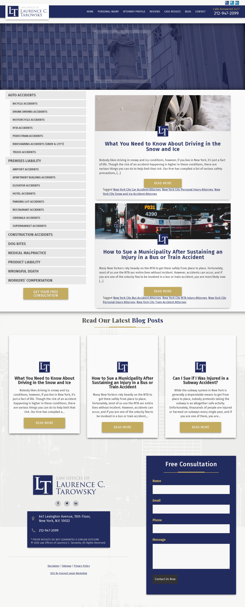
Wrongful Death (23, 271)
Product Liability (24, 262)
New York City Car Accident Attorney (137, 189)
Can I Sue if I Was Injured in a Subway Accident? (200, 380)
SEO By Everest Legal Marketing (68, 573)
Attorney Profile (134, 11)
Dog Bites (17, 244)
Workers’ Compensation (30, 280)
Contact (200, 11)
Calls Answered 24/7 (226, 11)
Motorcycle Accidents (29, 119)
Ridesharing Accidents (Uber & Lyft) (38, 144)
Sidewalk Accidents (26, 217)
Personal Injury (108, 11)
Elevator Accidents (26, 185)
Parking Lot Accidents (28, 201)
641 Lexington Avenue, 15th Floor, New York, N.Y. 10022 (64, 518)
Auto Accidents (22, 95)
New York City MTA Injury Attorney (184, 298)
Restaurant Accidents (28, 209)
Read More (163, 183)
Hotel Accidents (24, 193)
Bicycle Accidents (25, 103)
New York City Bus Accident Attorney (137, 298)
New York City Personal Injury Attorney (187, 189)
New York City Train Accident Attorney (161, 302)
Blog (188, 11)
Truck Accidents (24, 152)
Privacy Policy (82, 565)
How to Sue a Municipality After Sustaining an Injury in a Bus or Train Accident (163, 254)
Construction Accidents (30, 234)
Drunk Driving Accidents (30, 111)
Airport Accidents (26, 169)
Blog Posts (147, 320)
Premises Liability (24, 161)
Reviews (155, 11)
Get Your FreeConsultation (45, 294)
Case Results (172, 11)
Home (90, 11)
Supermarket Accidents (29, 226)
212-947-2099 (48, 530)
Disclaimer (54, 565)
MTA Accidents (23, 127)
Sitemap (66, 565)
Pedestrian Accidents (28, 136)
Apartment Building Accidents (34, 177)
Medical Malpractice (27, 253)
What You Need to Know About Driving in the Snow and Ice (163, 146)
